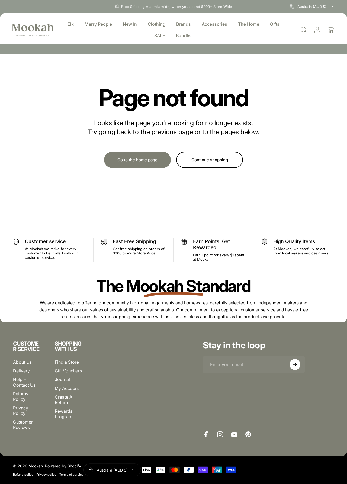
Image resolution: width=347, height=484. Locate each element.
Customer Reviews (23, 424)
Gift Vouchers (68, 370)
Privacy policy (46, 474)
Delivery (21, 370)
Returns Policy (20, 396)
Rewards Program (63, 413)
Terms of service (71, 474)
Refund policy (23, 474)
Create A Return (63, 399)
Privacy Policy (20, 410)
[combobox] (312, 6)
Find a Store (67, 362)
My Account (67, 388)
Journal (62, 379)
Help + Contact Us (24, 382)
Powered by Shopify (63, 465)
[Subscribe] (295, 364)
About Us (22, 362)
